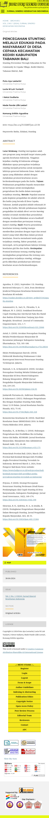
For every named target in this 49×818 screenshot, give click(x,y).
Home (6, 21)
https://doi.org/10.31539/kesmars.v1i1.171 (22, 447)
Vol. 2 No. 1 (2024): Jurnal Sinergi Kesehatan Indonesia (19, 24)
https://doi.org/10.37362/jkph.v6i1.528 (20, 412)
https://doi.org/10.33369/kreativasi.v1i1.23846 (23, 327)
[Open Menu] (2, 11)
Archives (15, 21)
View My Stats (10, 758)
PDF (8, 563)
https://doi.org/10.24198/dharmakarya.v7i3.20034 (25, 346)
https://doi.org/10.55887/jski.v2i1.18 (24, 125)
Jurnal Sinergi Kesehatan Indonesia (27, 11)
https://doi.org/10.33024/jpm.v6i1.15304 (21, 519)
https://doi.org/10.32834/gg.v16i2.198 (19, 499)
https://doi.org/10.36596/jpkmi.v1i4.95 (20, 389)
